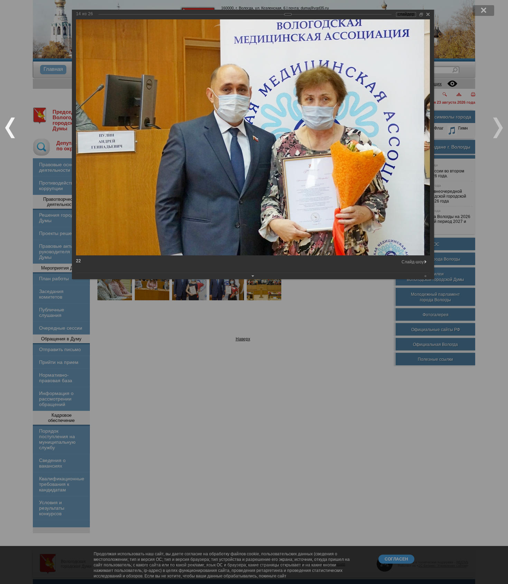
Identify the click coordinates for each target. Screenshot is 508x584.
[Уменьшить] (421, 14)
